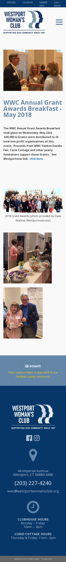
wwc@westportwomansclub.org (33, 491)
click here (36, 159)
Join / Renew (57, 4)
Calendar (27, 2)
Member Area (43, 4)
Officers (11, 2)
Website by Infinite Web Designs (26, 559)
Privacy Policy (47, 559)
